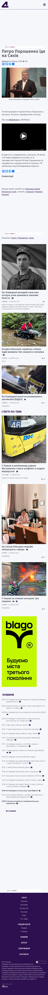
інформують (13, 120)
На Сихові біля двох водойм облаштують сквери (17, 548)
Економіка (24, 905)
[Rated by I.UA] (41, 963)
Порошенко (23, 238)
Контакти (24, 954)
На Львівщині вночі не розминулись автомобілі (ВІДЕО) (22, 398)
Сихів (31, 238)
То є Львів (5, 475)
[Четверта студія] (5, 5)
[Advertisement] (24, 29)
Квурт (14, 238)
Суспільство (24, 908)
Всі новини (11, 811)
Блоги (24, 943)
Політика (24, 901)
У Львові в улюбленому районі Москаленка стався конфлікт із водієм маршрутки (23, 468)
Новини (5, 61)
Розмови (24, 932)
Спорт (24, 915)
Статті (24, 898)
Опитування (24, 948)
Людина (24, 928)
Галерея (4, 358)
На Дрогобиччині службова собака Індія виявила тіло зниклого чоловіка (23, 350)
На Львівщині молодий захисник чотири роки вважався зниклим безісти (20, 295)
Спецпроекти (24, 924)
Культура (24, 912)
